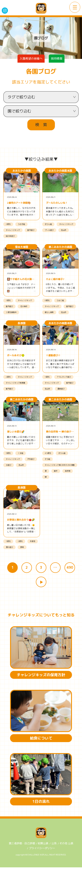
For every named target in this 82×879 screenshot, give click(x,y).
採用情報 (56, 58)
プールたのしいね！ (57, 203)
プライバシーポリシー (42, 848)
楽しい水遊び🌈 (15, 431)
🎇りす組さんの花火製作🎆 (20, 279)
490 (69, 567)
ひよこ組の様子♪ (55, 279)
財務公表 (43, 843)
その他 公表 (66, 843)
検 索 (41, 124)
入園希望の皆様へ (31, 58)
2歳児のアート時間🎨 (19, 203)
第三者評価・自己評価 (22, 843)
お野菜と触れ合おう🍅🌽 (21, 519)
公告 (54, 843)
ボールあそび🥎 (15, 355)
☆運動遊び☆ (53, 355)
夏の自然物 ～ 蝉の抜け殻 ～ (60, 431)
